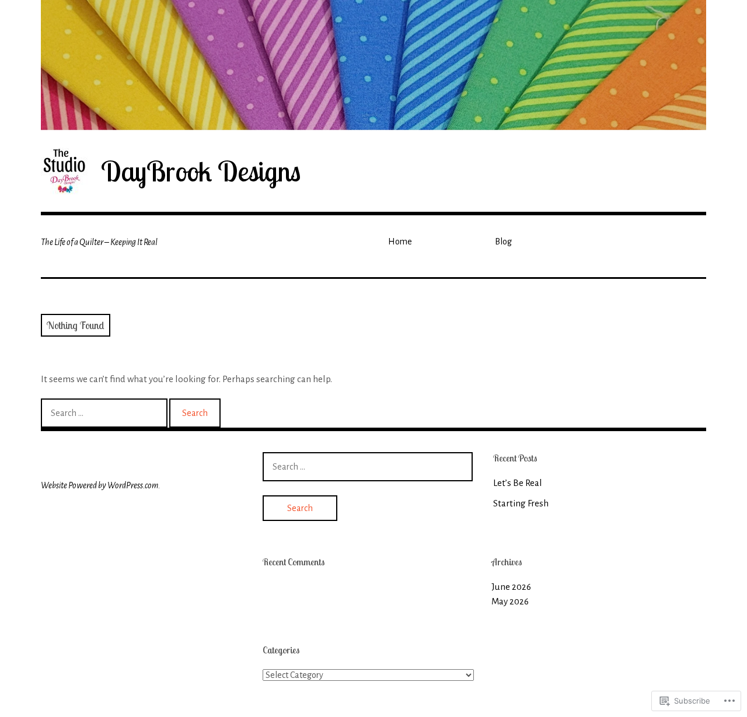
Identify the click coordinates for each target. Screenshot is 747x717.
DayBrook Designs (201, 170)
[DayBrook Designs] (373, 65)
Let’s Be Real (517, 483)
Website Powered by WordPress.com (99, 485)
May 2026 (510, 601)
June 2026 (511, 587)
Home (400, 241)
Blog (503, 241)
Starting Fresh (521, 503)
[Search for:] (105, 413)
